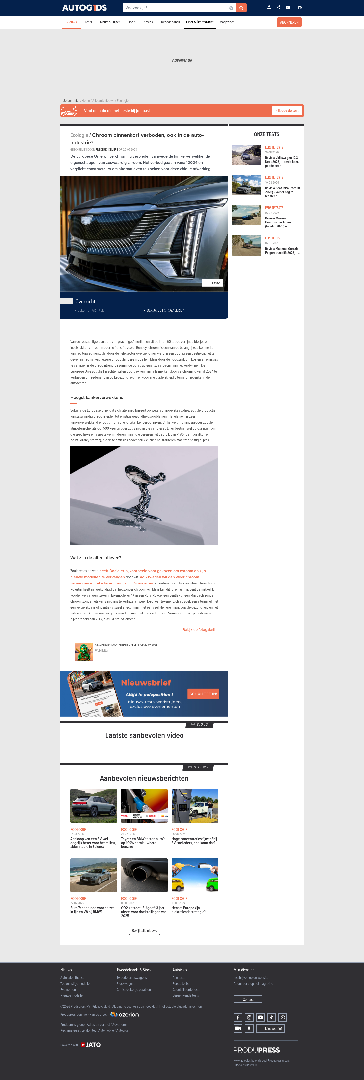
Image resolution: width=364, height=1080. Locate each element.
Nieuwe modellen (72, 995)
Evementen (68, 989)
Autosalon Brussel (72, 977)
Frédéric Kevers (107, 149)
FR (300, 8)
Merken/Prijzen (110, 22)
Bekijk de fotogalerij (199, 629)
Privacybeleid (101, 1006)
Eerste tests (181, 983)
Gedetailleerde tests (186, 989)
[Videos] (238, 1028)
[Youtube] (260, 1017)
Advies (148, 22)
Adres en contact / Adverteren (107, 1024)
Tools (132, 22)
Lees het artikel (91, 310)
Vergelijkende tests (186, 995)
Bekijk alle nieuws (144, 930)
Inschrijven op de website (251, 977)
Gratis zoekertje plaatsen (134, 989)
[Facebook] (238, 1017)
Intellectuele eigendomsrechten (180, 1006)
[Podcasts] (249, 1028)
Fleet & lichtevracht (199, 22)
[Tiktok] (271, 1017)
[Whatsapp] (282, 1017)
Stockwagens (126, 983)
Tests (88, 22)
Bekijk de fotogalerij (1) (166, 310)
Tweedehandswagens (132, 977)
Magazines (227, 22)
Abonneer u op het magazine (253, 983)
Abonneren (289, 22)
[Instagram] (249, 1017)
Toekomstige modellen (75, 983)
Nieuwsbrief (273, 1028)
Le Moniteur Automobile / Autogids (105, 1030)
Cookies (151, 1006)
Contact (248, 999)
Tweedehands (170, 22)
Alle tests (179, 977)
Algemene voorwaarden (128, 1006)
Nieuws (71, 22)
